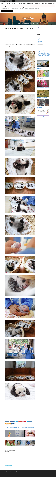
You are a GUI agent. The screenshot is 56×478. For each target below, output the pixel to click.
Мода (39, 39)
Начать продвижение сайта (7, 10)
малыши (8, 424)
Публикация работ (19, 471)
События (39, 38)
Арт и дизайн (40, 36)
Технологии (40, 40)
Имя (5, 460)
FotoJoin (10, 471)
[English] (38, 27)
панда (11, 424)
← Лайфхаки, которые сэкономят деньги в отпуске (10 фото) (12, 428)
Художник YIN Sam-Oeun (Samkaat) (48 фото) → (28, 427)
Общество (39, 37)
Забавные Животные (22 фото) (42, 52)
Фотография (40, 41)
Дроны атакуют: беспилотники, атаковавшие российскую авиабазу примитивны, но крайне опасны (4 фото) (44, 50)
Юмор (39, 42)
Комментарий (7, 451)
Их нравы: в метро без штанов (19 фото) (44, 55)
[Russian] (37, 27)
